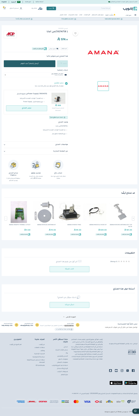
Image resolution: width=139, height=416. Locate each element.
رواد (67, 353)
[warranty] (58, 165)
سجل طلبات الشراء (61, 350)
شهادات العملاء (40, 347)
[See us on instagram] (123, 371)
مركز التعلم (64, 375)
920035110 (69, 326)
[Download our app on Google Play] (130, 383)
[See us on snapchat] (112, 371)
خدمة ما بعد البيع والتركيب (60, 365)
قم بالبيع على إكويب (15, 344)
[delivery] (36, 165)
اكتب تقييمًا (69, 269)
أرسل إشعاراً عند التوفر (30, 64)
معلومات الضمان (62, 362)
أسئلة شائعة (39, 2)
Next (133, 218)
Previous (5, 218)
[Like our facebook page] (134, 371)
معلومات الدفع (63, 359)
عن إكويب (42, 344)
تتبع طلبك (28, 2)
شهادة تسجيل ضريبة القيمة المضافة (36, 361)
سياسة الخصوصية (39, 357)
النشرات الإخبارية (39, 354)
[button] (15, 2)
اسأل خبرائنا (69, 305)
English (4, 2)
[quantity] (62, 63)
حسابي (66, 347)
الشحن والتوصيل (62, 356)
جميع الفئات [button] (129, 15)
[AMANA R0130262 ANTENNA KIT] (44, 218)
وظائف (42, 351)
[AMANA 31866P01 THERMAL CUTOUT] (18, 218)
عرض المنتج (26, 108)
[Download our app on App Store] (116, 383)
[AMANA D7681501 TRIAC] (69, 218)
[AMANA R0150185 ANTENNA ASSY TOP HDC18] (120, 218)
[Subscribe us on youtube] (117, 371)
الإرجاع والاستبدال (62, 368)
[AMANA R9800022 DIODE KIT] (95, 218)
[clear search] (57, 8)
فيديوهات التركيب (62, 371)
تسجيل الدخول (14, 8)
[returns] (13, 165)
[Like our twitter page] (129, 371)
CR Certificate (40, 365)
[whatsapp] (135, 411)
